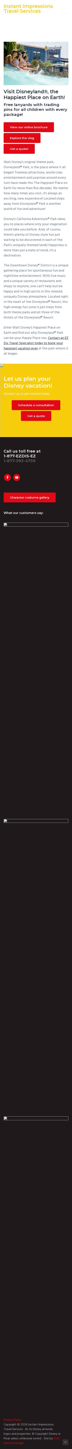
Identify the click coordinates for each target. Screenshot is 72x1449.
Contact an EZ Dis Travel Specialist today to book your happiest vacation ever (36, 343)
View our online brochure (29, 127)
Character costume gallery (29, 497)
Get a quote (36, 416)
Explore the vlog (22, 138)
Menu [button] (61, 6)
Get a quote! (19, 149)
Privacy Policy (13, 1420)
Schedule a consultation (36, 405)
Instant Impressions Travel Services (28, 8)
